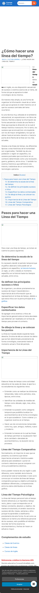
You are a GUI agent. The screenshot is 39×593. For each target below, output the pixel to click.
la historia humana (28, 268)
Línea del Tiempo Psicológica (18, 205)
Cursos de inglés (11, 551)
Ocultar (22, 175)
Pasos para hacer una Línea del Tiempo (19, 179)
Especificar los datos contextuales (20, 192)
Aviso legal (26, 589)
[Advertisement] (19, 26)
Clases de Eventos (12, 543)
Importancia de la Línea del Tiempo (20, 200)
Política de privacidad (16, 589)
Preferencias (19, 579)
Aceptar (19, 584)
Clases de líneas (11, 547)
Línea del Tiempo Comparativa (19, 202)
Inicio (4, 59)
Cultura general (14, 59)
